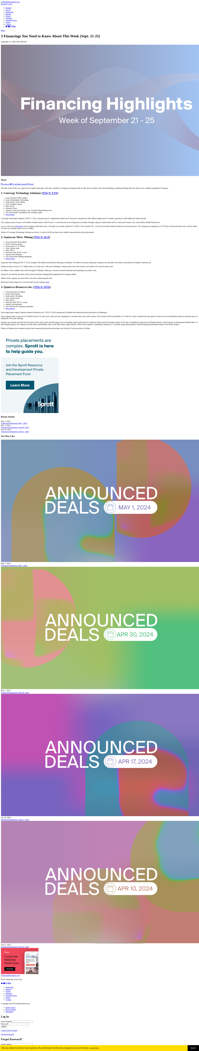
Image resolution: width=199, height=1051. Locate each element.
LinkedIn (23, 184)
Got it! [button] (193, 1048)
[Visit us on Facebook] (12, 27)
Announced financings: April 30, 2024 (15, 427)
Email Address (6, 1021)
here (47, 282)
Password (4, 1024)
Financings (9, 12)
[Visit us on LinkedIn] (14, 27)
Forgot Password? (7, 1034)
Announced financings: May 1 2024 (14, 423)
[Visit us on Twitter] (6, 27)
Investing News (11, 20)
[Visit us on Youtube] (9, 27)
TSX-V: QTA (42, 287)
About (8, 22)
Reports (8, 14)
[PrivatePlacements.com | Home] (10, 2)
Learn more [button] (94, 1048)
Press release (10, 214)
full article (19, 226)
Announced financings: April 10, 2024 (15, 947)
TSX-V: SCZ (41, 237)
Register (4, 4)
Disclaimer (9, 1012)
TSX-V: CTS (49, 193)
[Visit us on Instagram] (11, 27)
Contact (8, 24)
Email (31, 184)
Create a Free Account (9, 1030)
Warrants (9, 18)
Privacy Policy (11, 1010)
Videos (8, 16)
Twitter (14, 184)
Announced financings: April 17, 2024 (15, 432)
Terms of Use (10, 1007)
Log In (9, 4)
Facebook (5, 184)
